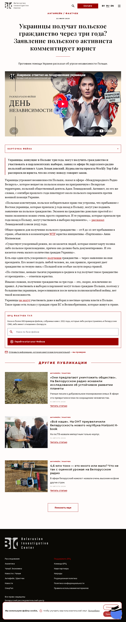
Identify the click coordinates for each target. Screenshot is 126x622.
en (112, 5)
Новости (9, 583)
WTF (52, 234)
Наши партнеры (61, 568)
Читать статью (58, 405)
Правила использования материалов (71, 588)
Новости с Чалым (13, 573)
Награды (58, 573)
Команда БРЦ (60, 563)
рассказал (98, 219)
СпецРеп (9, 588)
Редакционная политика (65, 578)
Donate (88, 5)
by (103, 5)
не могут (24, 300)
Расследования (12, 558)
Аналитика (10, 563)
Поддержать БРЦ (62, 558)
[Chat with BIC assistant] (116, 612)
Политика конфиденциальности (69, 583)
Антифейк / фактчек (62, 13)
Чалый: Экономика (13, 568)
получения (54, 257)
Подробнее (94, 610)
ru (107, 5)
